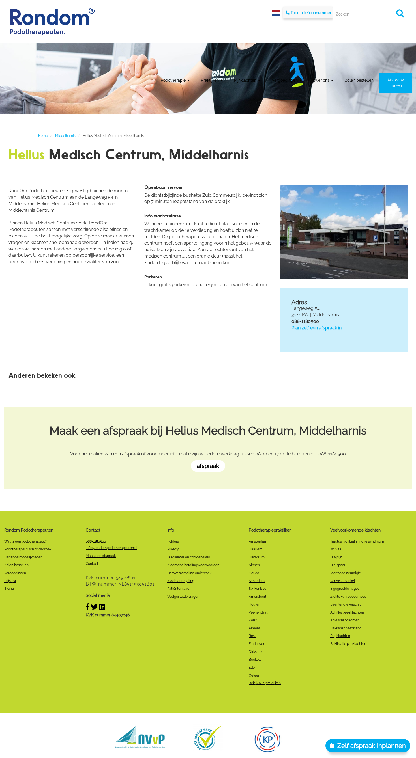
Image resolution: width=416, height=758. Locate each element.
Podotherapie (174, 80)
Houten (254, 604)
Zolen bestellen (359, 80)
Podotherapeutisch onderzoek (27, 549)
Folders (173, 541)
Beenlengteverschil (345, 604)
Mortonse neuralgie (345, 573)
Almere (254, 628)
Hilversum (257, 557)
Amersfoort (257, 597)
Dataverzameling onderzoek (189, 573)
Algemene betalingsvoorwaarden (193, 565)
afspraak (208, 466)
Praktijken (210, 80)
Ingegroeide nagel (344, 589)
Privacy (173, 549)
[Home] (52, 21)
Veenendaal (258, 612)
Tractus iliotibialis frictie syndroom (357, 541)
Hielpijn (336, 557)
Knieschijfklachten (344, 620)
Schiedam (257, 581)
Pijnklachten (246, 80)
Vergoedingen (285, 80)
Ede (252, 668)
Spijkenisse (257, 589)
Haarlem (255, 549)
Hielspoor (337, 565)
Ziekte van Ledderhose (348, 597)
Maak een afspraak (101, 556)
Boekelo (255, 660)
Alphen (254, 565)
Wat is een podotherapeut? (25, 541)
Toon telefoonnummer (311, 12)
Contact (92, 564)
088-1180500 (96, 541)
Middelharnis (65, 136)
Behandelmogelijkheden (23, 557)
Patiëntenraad (178, 589)
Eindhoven (257, 644)
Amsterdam (258, 541)
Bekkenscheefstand (345, 628)
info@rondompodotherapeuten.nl (111, 548)
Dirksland (256, 652)
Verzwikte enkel (342, 581)
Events (9, 589)
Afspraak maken (395, 83)
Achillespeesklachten (347, 612)
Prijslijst (10, 581)
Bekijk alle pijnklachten (348, 644)
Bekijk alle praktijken (265, 683)
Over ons (322, 80)
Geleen (254, 675)
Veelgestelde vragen (183, 597)
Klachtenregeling (180, 581)
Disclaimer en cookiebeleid (188, 557)
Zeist (253, 620)
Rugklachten (340, 636)
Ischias (335, 549)
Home (43, 136)
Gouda (254, 573)
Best (252, 636)
